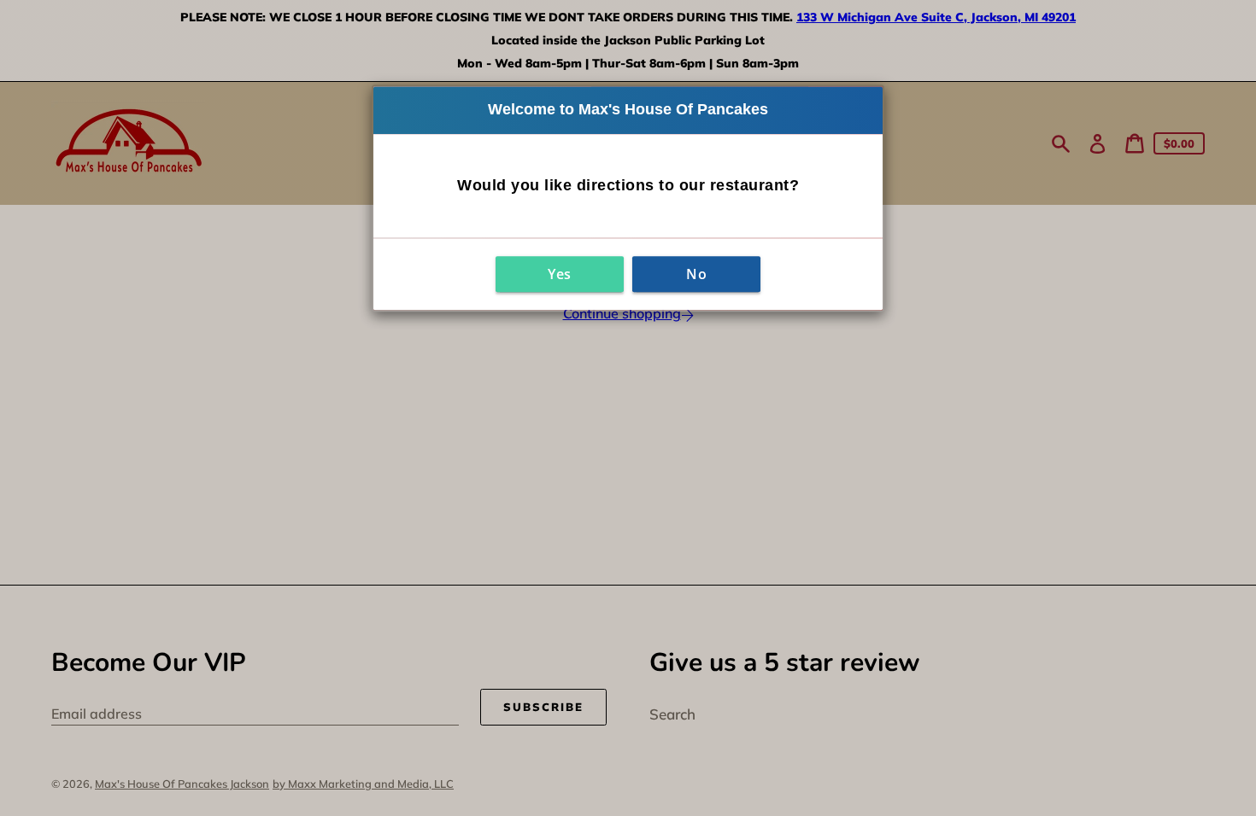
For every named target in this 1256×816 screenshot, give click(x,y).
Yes (560, 274)
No (696, 274)
